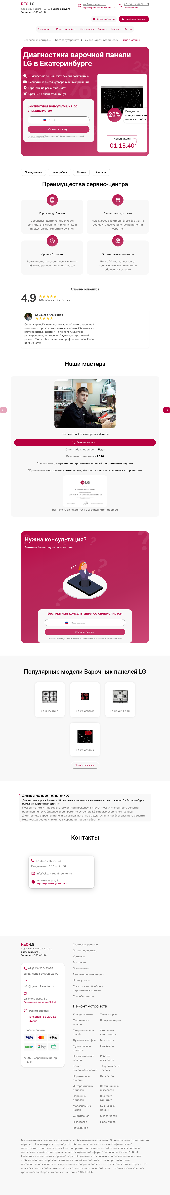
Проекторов (108, 1121)
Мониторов (107, 1040)
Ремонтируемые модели (88, 974)
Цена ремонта (87, 29)
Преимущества (33, 172)
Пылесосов (80, 1121)
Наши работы (59, 172)
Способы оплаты (83, 996)
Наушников (80, 1127)
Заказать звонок (135, 18)
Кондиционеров (110, 1020)
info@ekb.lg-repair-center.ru (54, 873)
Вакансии (102, 29)
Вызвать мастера (86, 442)
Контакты (116, 29)
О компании (43, 29)
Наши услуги (81, 980)
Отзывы (128, 29)
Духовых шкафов (84, 1040)
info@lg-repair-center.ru (39, 986)
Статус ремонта (106, 18)
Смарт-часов (108, 1115)
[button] (166, 410)
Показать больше (85, 765)
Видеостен (107, 1076)
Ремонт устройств (66, 29)
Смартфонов (81, 1115)
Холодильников (83, 1014)
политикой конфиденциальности (109, 639)
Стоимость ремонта (85, 944)
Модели (81, 172)
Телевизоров (108, 1014)
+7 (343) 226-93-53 (136, 4)
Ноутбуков (107, 1046)
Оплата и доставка (85, 950)
